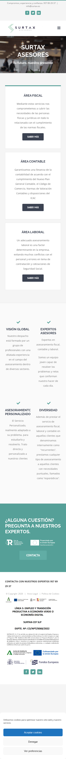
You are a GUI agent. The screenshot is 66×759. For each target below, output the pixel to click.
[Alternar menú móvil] (59, 28)
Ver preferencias (33, 751)
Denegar (33, 741)
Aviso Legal (32, 593)
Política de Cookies (50, 593)
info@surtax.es (33, 6)
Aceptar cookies (33, 732)
